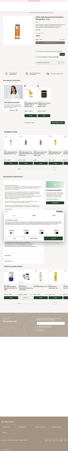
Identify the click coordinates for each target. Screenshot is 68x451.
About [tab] (53, 215)
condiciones (44, 56)
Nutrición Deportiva (18, 12)
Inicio (3, 12)
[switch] (26, 233)
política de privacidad (53, 56)
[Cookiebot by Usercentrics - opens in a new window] (57, 212)
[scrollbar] (33, 169)
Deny (14, 238)
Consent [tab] (14, 215)
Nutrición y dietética (9, 12)
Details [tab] (34, 215)
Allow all (53, 238)
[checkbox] (36, 56)
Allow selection (34, 238)
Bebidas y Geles (25, 12)
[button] (25, 427)
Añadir (30, 115)
